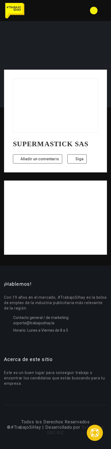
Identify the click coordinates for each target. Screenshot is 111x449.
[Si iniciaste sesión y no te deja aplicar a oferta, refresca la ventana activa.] (95, 433)
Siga (79, 159)
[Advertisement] (55, 217)
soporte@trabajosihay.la (33, 323)
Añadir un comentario (39, 159)
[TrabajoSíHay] (30, 10)
